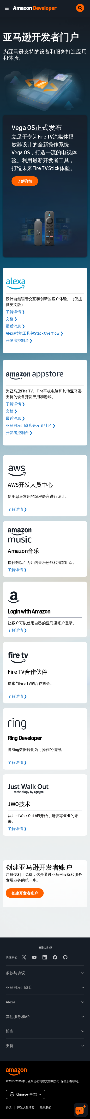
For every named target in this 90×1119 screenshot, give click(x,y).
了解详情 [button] (24, 181)
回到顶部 (45, 947)
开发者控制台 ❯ (19, 340)
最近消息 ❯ (15, 326)
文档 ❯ (11, 318)
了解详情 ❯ (15, 311)
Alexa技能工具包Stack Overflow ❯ (34, 333)
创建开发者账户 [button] (25, 893)
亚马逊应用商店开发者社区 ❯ (30, 425)
